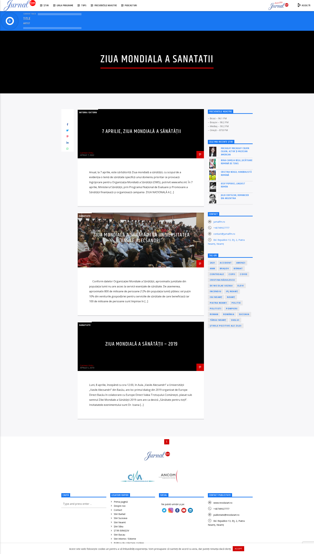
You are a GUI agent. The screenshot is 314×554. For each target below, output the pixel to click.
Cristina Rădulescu (222, 280)
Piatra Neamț (218, 302)
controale (217, 274)
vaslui (235, 320)
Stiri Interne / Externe (125, 538)
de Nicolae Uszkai (221, 285)
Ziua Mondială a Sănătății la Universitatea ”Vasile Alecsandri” (141, 238)
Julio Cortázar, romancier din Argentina (235, 197)
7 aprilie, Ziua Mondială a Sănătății (141, 131)
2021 (212, 262)
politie (236, 302)
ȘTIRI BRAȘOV (121, 530)
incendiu (215, 291)
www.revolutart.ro (222, 502)
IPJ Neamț (232, 291)
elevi (240, 285)
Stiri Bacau (119, 534)
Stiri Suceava (120, 518)
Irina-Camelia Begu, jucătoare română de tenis (237, 162)
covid (243, 274)
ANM (212, 268)
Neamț (231, 297)
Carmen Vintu (86, 152)
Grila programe (65, 5)
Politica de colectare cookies (129, 543)
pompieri (231, 308)
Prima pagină (121, 501)
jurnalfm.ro (219, 221)
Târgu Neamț (218, 320)
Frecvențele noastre (106, 5)
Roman (214, 314)
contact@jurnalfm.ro (224, 233)
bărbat (238, 268)
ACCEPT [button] (238, 548)
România (228, 314)
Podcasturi (131, 5)
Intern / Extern (88, 112)
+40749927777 (221, 227)
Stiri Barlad (119, 514)
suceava (244, 314)
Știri (46, 5)
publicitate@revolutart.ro (226, 514)
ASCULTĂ (305, 5)
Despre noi (119, 505)
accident (226, 262)
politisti (215, 308)
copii (232, 274)
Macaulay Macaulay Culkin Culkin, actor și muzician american (235, 151)
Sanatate (84, 215)
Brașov (224, 268)
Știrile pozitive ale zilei (226, 325)
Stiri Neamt (120, 522)
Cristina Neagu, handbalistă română (236, 173)
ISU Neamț (216, 297)
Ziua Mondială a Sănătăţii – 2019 (141, 344)
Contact (118, 509)
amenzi (240, 262)
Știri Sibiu (118, 526)
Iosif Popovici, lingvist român (233, 185)
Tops (84, 5)
